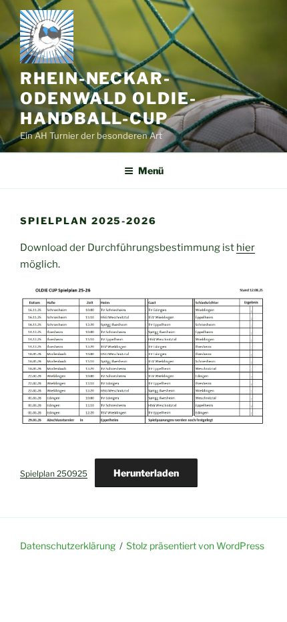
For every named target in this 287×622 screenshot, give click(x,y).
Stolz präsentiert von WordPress (195, 545)
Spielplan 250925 (53, 474)
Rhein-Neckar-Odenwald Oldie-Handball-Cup (108, 98)
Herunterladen (146, 473)
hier (245, 248)
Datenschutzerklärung (67, 545)
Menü (151, 170)
